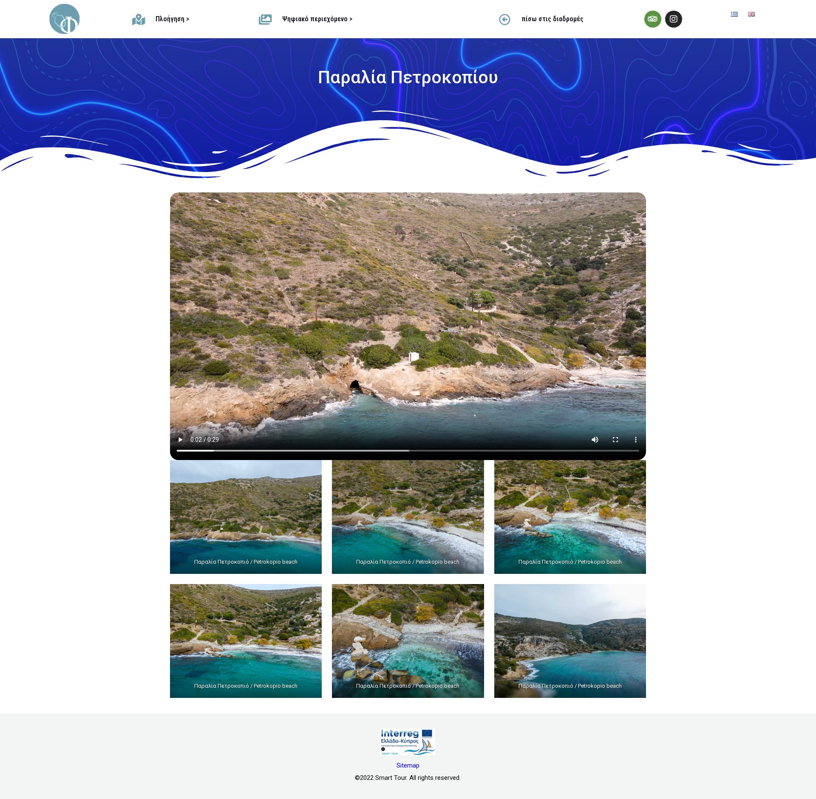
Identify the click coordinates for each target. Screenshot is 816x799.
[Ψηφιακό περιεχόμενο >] (265, 19)
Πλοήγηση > (172, 19)
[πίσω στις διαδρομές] (504, 19)
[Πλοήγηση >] (138, 19)
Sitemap (408, 765)
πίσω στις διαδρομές (552, 19)
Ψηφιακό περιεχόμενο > (317, 19)
